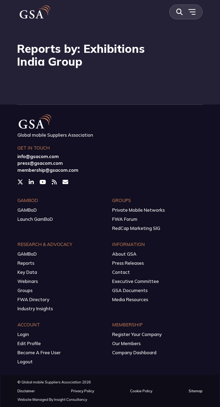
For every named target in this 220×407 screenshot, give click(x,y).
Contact (121, 272)
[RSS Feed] (55, 181)
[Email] (66, 181)
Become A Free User (39, 352)
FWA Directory (33, 299)
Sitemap (196, 391)
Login (23, 334)
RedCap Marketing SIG (136, 228)
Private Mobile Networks (138, 210)
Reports (25, 263)
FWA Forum (124, 219)
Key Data (27, 272)
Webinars (27, 281)
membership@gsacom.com (47, 170)
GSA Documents (130, 290)
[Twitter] (20, 181)
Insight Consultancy (70, 399)
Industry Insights (35, 308)
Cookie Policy (141, 391)
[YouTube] (43, 181)
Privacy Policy (82, 391)
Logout (25, 361)
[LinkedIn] (32, 181)
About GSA (124, 254)
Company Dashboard (134, 352)
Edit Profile (29, 343)
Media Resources (130, 299)
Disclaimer (26, 391)
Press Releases (128, 263)
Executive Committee (135, 281)
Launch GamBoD (35, 219)
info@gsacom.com (38, 156)
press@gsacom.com (40, 163)
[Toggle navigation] (191, 12)
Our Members (126, 343)
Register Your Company (137, 334)
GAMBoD (27, 210)
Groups (24, 290)
